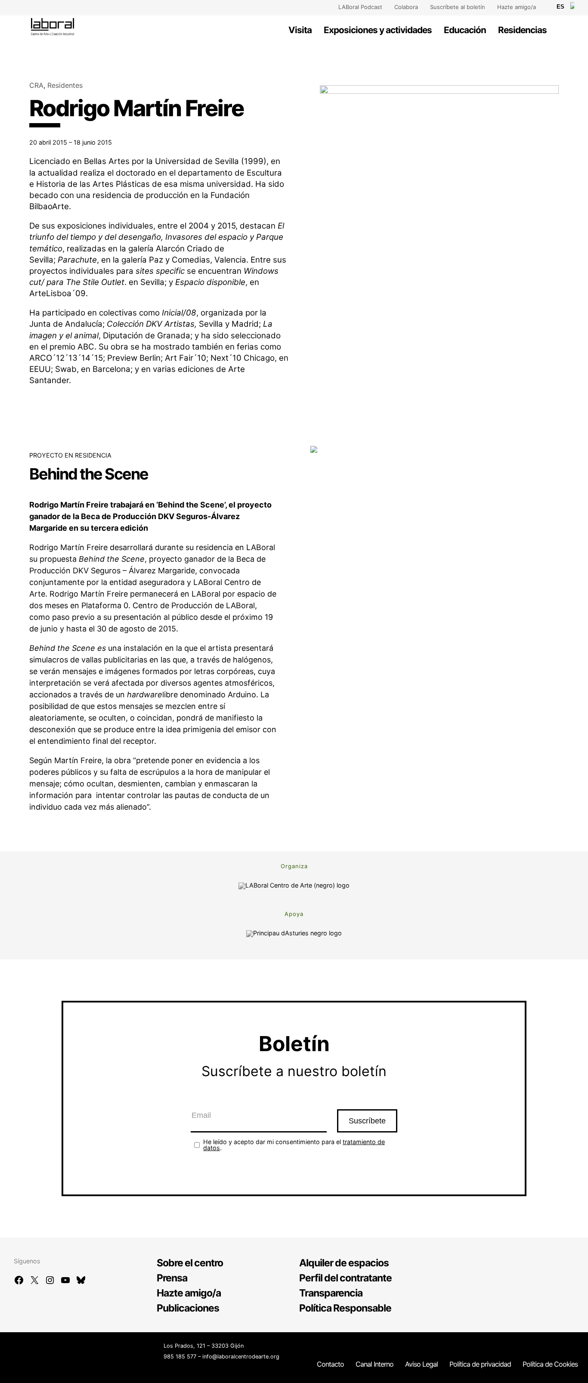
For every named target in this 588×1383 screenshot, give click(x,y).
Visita (300, 30)
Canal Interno (374, 1364)
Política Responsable (345, 1308)
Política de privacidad (480, 1364)
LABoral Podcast (360, 6)
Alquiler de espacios (344, 1263)
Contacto (330, 1364)
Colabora (406, 6)
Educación (465, 30)
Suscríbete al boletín (457, 6)
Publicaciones (188, 1308)
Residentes (65, 85)
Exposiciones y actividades (378, 30)
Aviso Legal (421, 1364)
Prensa (172, 1278)
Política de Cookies (550, 1364)
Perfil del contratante (345, 1278)
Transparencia (330, 1293)
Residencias (522, 30)
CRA (36, 85)
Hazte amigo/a (516, 6)
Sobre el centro (190, 1263)
